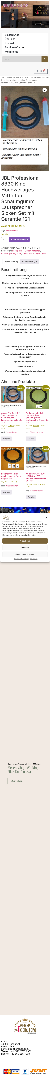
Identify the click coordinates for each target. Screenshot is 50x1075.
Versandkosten (12, 230)
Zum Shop (16, 781)
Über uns (10, 39)
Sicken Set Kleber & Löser (17, 77)
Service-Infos (13, 47)
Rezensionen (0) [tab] (29, 261)
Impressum (34, 559)
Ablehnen (25, 547)
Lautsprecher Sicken (21, 251)
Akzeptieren (25, 541)
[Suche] (45, 59)
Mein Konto (11, 51)
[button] (46, 517)
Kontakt (9, 43)
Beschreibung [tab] (11, 261)
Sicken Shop (12, 34)
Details (6, 438)
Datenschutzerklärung (21, 559)
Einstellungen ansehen (25, 554)
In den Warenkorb (19, 239)
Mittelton (36, 251)
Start (3, 77)
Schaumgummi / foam (11, 253)
